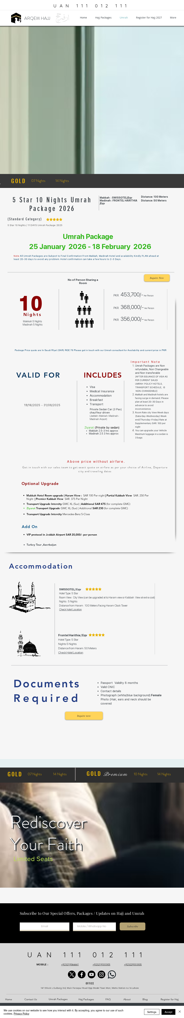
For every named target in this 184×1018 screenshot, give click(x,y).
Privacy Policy (21, 1013)
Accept (168, 1012)
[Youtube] (91, 974)
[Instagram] (101, 974)
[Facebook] (82, 974)
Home (8, 999)
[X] (72, 974)
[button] (140, 774)
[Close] (180, 1012)
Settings (151, 1012)
